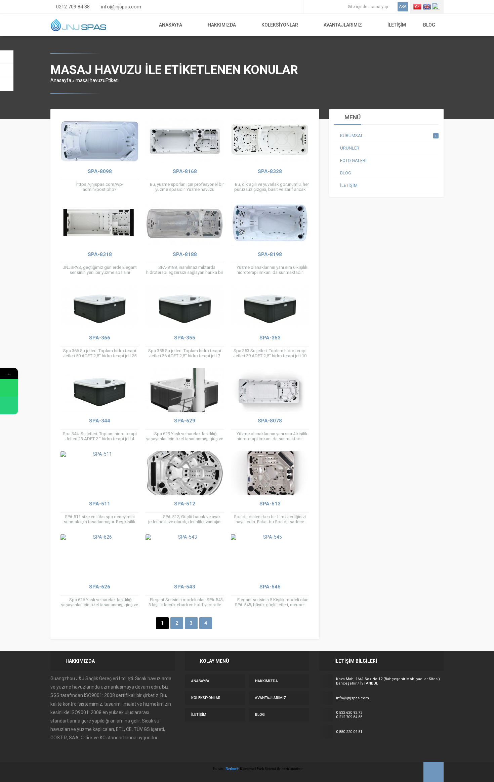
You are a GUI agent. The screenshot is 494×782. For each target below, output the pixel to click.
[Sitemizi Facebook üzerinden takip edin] (310, 6)
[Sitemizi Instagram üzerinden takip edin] (319, 6)
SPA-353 (270, 338)
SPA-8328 (270, 171)
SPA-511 (99, 504)
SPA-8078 (270, 421)
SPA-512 (184, 504)
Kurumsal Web (251, 769)
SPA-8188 (185, 254)
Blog (429, 25)
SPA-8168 (185, 171)
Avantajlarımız (343, 25)
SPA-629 (184, 421)
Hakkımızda (222, 25)
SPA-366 (99, 338)
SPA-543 (184, 587)
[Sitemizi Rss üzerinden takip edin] (329, 6)
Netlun (232, 769)
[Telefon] (9, 405)
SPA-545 (270, 587)
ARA (402, 6)
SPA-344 (99, 421)
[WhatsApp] (9, 388)
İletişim (396, 25)
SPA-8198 (270, 254)
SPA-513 (270, 504)
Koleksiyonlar (279, 25)
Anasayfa (170, 25)
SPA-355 (184, 338)
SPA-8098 (100, 171)
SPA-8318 (100, 254)
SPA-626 (99, 587)
